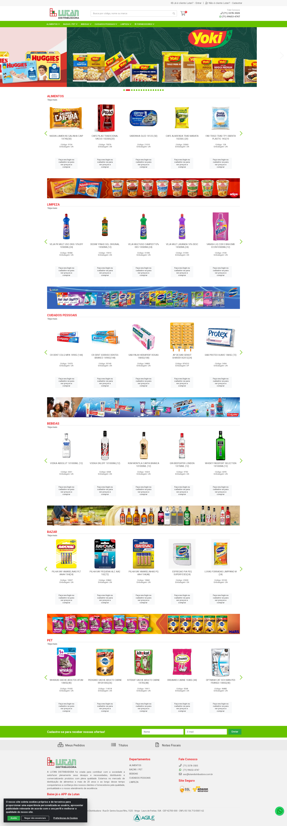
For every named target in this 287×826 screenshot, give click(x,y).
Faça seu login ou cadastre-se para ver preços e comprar (66, 163)
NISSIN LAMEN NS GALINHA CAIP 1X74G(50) (66, 137)
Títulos (123, 745)
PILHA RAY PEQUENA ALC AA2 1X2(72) (105, 573)
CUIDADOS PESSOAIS (140, 778)
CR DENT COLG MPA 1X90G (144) (66, 355)
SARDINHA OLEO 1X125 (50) (143, 136)
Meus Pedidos (75, 745)
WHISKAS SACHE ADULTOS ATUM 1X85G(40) (66, 681)
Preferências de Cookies (65, 818)
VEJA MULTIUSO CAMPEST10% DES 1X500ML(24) (143, 245)
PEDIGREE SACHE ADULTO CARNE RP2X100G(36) (105, 681)
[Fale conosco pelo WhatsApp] (279, 811)
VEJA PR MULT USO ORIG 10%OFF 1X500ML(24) (66, 245)
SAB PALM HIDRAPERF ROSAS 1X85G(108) (144, 356)
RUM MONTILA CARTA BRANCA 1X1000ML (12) (143, 464)
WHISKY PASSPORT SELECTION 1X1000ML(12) (220, 464)
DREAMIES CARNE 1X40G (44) (182, 680)
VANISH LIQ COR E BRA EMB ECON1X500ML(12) (221, 245)
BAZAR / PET (135, 769)
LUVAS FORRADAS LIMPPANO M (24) (221, 573)
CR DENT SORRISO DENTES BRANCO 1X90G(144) (104, 356)
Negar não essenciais (35, 818)
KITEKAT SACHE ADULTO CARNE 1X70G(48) (143, 681)
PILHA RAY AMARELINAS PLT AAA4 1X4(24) (66, 573)
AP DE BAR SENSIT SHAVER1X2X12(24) (182, 356)
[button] (124, 90)
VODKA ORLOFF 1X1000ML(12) (105, 463)
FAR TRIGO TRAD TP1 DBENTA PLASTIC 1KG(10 (221, 137)
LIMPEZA (133, 782)
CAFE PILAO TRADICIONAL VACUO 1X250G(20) (105, 137)
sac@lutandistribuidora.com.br (197, 774)
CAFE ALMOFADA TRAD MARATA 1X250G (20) (182, 137)
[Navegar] (5, 55)
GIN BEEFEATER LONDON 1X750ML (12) (182, 464)
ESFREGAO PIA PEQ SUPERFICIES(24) (182, 573)
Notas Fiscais (171, 745)
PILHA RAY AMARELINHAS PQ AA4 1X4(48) (143, 573)
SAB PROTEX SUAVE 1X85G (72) (220, 355)
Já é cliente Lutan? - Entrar (187, 3)
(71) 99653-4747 (231, 16)
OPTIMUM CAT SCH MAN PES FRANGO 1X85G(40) (220, 681)
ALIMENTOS (135, 765)
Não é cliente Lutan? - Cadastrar (225, 3)
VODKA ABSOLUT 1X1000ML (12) (66, 463)
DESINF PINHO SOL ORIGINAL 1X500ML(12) (105, 245)
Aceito (14, 818)
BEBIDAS (133, 773)
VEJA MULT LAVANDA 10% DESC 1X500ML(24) (182, 245)
